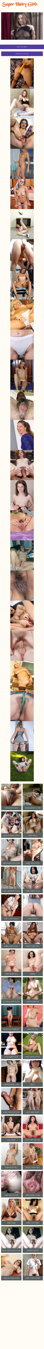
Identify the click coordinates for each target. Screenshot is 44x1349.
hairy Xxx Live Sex (22, 54)
